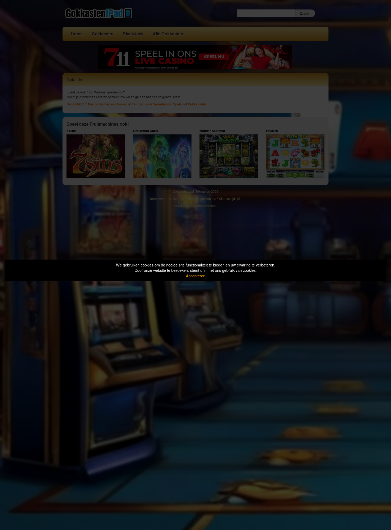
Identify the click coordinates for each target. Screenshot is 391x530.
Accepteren (195, 275)
